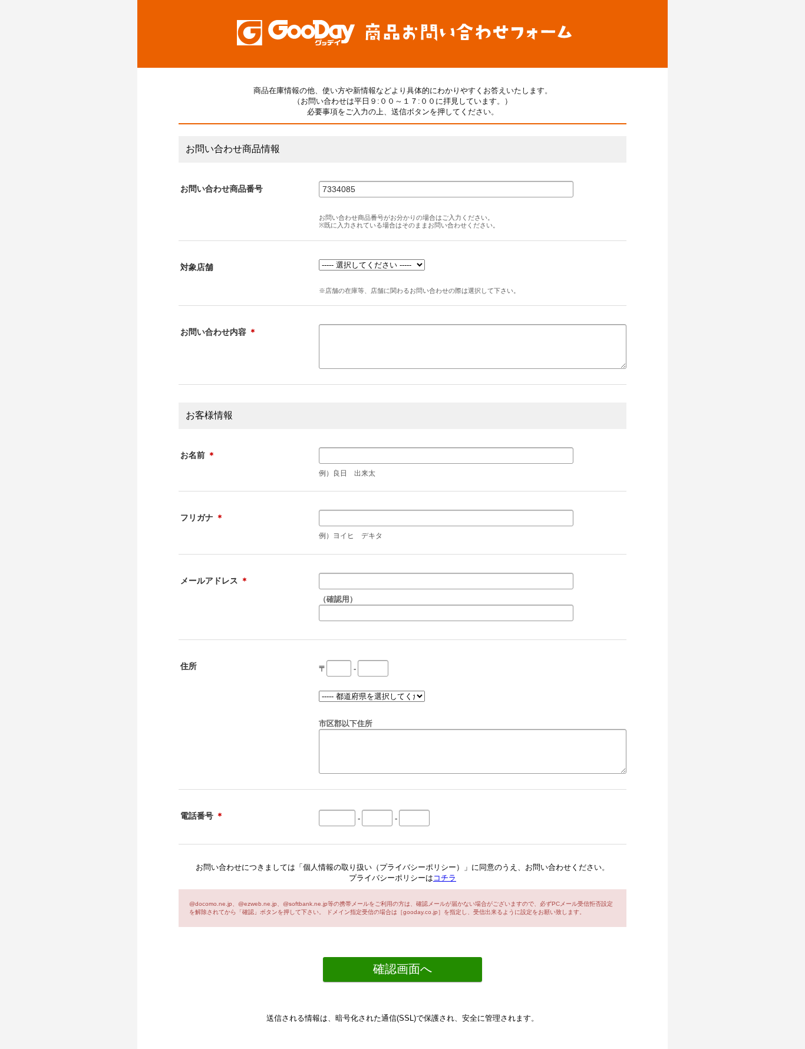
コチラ (444, 877)
